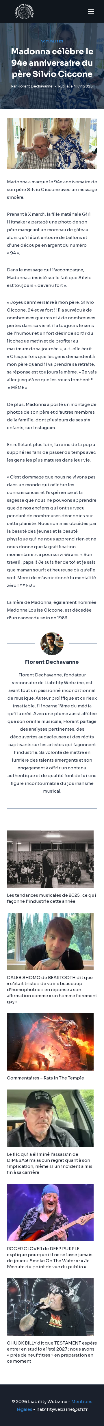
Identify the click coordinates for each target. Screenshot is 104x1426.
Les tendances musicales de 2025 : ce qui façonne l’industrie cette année (51, 898)
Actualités (51, 41)
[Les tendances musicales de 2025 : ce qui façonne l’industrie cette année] (52, 859)
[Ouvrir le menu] (91, 11)
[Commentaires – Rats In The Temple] (52, 1042)
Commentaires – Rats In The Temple (45, 1078)
